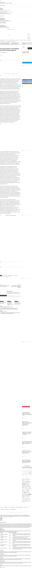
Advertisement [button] (2, 560)
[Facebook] (28, 33)
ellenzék (23, 483)
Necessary (2, 529)
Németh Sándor (24, 494)
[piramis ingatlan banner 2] (10, 137)
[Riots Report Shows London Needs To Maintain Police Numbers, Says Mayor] (10, 299)
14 (28, 471)
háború (23, 487)
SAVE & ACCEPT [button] (2, 567)
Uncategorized (4, 45)
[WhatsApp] (6, 58)
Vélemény (27, 501)
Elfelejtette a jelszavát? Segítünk (5, 10)
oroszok (23, 495)
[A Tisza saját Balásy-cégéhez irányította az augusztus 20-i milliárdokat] (27, 409)
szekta (29, 498)
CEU (25, 480)
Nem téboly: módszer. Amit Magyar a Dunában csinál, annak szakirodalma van (27, 442)
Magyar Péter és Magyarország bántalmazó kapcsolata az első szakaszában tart (27, 423)
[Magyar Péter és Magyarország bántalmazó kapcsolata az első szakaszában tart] (27, 419)
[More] (14, 58)
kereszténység (26, 488)
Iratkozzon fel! (29, 83)
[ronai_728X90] (10, 76)
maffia (25, 490)
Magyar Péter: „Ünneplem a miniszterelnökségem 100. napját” (27, 433)
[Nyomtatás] (12, 58)
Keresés (30, 48)
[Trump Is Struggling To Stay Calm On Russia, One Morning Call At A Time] (17, 299)
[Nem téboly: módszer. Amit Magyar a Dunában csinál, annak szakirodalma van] (27, 438)
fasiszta (29, 483)
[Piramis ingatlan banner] (10, 262)
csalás (27, 480)
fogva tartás (16, 275)
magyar (27, 490)
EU (26, 483)
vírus (29, 501)
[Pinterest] (5, 58)
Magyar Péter (27, 491)
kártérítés (1, 276)
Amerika (23, 479)
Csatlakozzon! (29, 81)
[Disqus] (10, 315)
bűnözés (23, 480)
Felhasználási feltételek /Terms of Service (6, 11)
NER (25, 492)
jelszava (1, 8)
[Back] (0, 1)
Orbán (4, 276)
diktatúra (6, 275)
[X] (28, 34)
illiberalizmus (26, 487)
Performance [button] (2, 553)
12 (25, 471)
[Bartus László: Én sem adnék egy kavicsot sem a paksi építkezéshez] (27, 448)
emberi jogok (9, 275)
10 (22, 471)
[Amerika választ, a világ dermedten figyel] (3, 299)
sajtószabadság (23, 498)
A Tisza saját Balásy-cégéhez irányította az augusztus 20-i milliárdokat (27, 413)
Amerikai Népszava (3, 52)
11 (24, 471)
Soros (26, 498)
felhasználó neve (2, 5)
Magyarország (24, 491)
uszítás (10, 276)
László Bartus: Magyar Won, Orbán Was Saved (27, 43)
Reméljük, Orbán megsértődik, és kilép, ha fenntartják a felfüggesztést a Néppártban (16, 286)
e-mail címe (2, 15)
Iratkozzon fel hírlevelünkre (27, 62)
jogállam (29, 487)
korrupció (30, 488)
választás (23, 501)
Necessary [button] (1, 528)
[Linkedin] (8, 58)
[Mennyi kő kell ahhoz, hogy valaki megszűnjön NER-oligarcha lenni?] (27, 457)
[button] (9, 35)
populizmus (7, 276)
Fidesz (28, 484)
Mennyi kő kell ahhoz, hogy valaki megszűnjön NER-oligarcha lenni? (26, 461)
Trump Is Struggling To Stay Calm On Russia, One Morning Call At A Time (17, 303)
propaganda (27, 495)
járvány (23, 488)
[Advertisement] (10, 221)
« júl (26, 476)
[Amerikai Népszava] (3, 292)
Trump (26, 499)
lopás (23, 490)
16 (31, 471)
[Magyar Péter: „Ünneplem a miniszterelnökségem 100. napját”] (27, 429)
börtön (3, 275)
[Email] (10, 58)
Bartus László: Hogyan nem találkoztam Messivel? (15, 43)
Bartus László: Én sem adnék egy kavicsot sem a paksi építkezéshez (5, 43)
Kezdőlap (1, 45)
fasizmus (13, 275)
